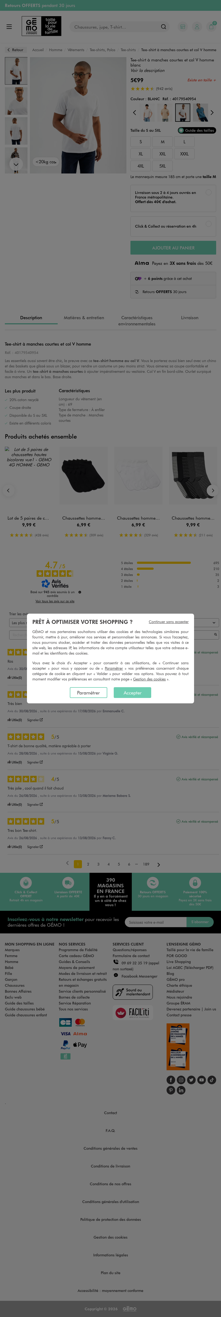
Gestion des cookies (149, 679)
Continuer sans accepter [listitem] (169, 621)
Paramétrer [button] (114, 668)
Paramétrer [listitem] (88, 692)
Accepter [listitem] (132, 692)
